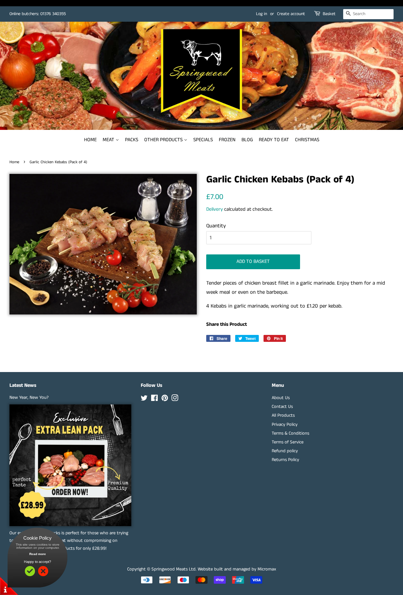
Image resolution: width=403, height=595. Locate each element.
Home (90, 139)
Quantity (216, 226)
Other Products (164, 139)
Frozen (227, 139)
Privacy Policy (285, 424)
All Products (283, 415)
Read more (37, 554)
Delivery (214, 209)
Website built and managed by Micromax (237, 569)
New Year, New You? (28, 397)
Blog (247, 139)
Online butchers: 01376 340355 (37, 14)
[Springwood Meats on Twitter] (144, 399)
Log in (261, 14)
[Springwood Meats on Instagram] (174, 399)
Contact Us (282, 406)
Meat (109, 139)
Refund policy (285, 451)
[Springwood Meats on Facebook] (154, 399)
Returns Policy (285, 460)
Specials (203, 139)
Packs (131, 139)
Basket (329, 14)
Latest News (22, 385)
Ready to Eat (274, 139)
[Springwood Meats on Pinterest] (164, 399)
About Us (281, 398)
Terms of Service (288, 442)
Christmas (307, 139)
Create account (291, 14)
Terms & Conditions (290, 433)
